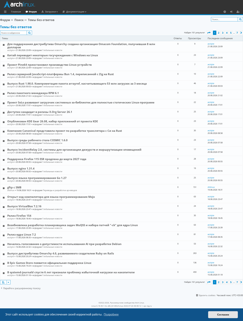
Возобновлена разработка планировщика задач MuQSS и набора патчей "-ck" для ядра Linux (72, 225)
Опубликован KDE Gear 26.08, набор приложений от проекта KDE (52, 121)
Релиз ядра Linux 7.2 (21, 234)
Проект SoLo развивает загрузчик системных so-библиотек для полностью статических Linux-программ (80, 102)
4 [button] (227, 32)
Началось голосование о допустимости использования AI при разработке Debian (64, 244)
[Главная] (122, 4)
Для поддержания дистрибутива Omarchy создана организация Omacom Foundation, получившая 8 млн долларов (81, 45)
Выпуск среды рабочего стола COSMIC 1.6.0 (37, 140)
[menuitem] (225, 11)
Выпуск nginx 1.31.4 (21, 168)
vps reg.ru (147, 306)
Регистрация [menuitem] (239, 12)
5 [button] (231, 32)
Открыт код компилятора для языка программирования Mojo (51, 197)
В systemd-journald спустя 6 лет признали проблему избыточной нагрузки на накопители (71, 272)
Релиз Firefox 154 (19, 215)
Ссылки (6, 12)
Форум (33, 11)
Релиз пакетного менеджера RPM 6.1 (33, 93)
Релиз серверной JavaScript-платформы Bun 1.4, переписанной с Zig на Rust (60, 74)
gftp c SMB (14, 187)
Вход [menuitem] (232, 12)
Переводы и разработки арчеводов (60, 190)
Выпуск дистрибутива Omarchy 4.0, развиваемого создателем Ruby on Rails (60, 253)
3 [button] (222, 32)
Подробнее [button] (111, 314)
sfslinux (10, 190)
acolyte (10, 50)
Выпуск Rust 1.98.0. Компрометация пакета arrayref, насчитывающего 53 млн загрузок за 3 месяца (77, 83)
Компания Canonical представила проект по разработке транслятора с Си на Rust (64, 130)
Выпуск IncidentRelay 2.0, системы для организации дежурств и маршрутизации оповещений (74, 149)
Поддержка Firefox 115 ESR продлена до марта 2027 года (46, 159)
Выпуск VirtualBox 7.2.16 (24, 206)
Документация (75, 11)
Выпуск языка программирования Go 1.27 (37, 178)
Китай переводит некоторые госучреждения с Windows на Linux (52, 55)
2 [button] (218, 32)
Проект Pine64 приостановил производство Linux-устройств (49, 64)
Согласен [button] (223, 314)
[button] (209, 33)
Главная (16, 11)
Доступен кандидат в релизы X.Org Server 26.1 (39, 112)
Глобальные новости (52, 50)
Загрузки (50, 11)
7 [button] (237, 32)
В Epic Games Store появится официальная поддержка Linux (49, 263)
